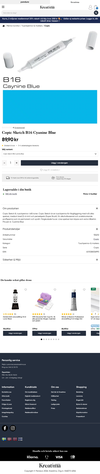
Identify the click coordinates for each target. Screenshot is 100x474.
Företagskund (7, 408)
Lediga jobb (55, 404)
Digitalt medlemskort (32, 396)
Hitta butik (6, 396)
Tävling (53, 400)
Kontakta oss (6, 392)
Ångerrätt (79, 400)
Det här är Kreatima (58, 392)
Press (53, 408)
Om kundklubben (31, 392)
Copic (47, 26)
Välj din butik (11, 194)
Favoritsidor (6, 400)
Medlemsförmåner (31, 412)
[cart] (96, 7)
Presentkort (80, 416)
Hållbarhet (55, 396)
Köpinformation (81, 412)
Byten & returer (81, 404)
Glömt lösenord (30, 404)
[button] (4, 163)
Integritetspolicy (8, 412)
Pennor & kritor (13, 26)
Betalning (79, 392)
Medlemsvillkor (30, 408)
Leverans (79, 396)
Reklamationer (81, 408)
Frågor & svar (7, 404)
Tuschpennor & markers (32, 26)
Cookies (5, 416)
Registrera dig (30, 400)
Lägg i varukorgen (59, 163)
